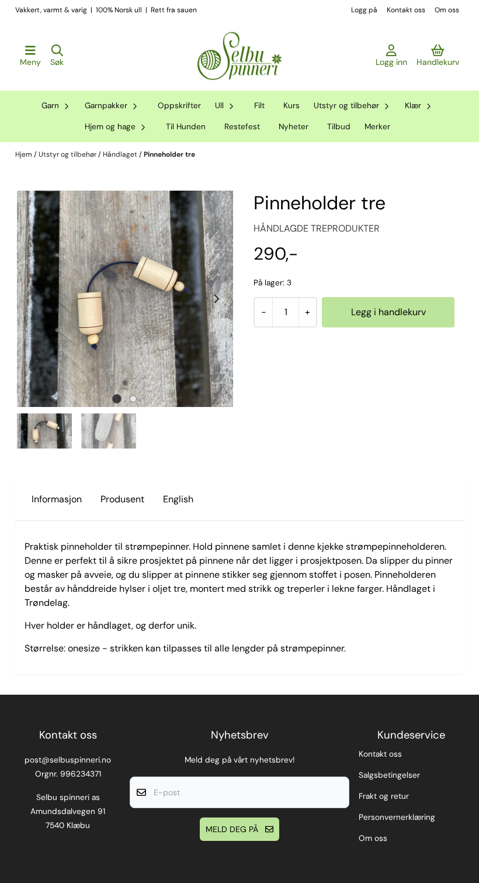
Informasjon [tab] (57, 499)
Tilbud (338, 127)
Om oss (447, 10)
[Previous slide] (34, 298)
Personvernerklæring (397, 817)
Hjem (24, 154)
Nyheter (293, 127)
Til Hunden (186, 127)
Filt (259, 106)
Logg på (364, 10)
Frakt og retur (384, 796)
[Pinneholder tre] (125, 299)
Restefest (242, 127)
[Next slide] (216, 298)
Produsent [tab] (122, 499)
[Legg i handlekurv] (388, 312)
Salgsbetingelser (389, 775)
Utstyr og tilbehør (68, 154)
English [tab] (178, 499)
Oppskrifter (179, 106)
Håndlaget (121, 154)
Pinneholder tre (169, 154)
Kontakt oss (406, 10)
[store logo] (239, 56)
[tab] (117, 399)
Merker (377, 127)
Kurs (291, 106)
